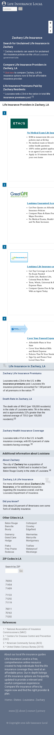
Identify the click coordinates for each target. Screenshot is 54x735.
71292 (8, 598)
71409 (8, 588)
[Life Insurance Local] (4, 3)
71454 (8, 584)
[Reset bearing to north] (50, 31)
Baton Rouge (11, 523)
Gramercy (9, 534)
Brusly (8, 529)
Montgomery (32, 540)
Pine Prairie (11, 548)
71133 (8, 595)
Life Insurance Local (24, 3)
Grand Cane (10, 537)
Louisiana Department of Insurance (20, 493)
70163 (8, 612)
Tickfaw (30, 545)
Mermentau (31, 534)
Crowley (30, 526)
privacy (41, 711)
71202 (8, 616)
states (12, 711)
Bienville (9, 526)
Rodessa (9, 552)
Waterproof (31, 548)
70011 (8, 609)
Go (20, 8)
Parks (8, 545)
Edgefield (31, 529)
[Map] (27, 24)
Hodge (8, 540)
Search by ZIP (12, 566)
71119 (8, 602)
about (22, 711)
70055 (8, 581)
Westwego (31, 552)
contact (31, 711)
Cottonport (31, 523)
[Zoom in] (50, 23)
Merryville (31, 537)
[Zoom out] (50, 27)
